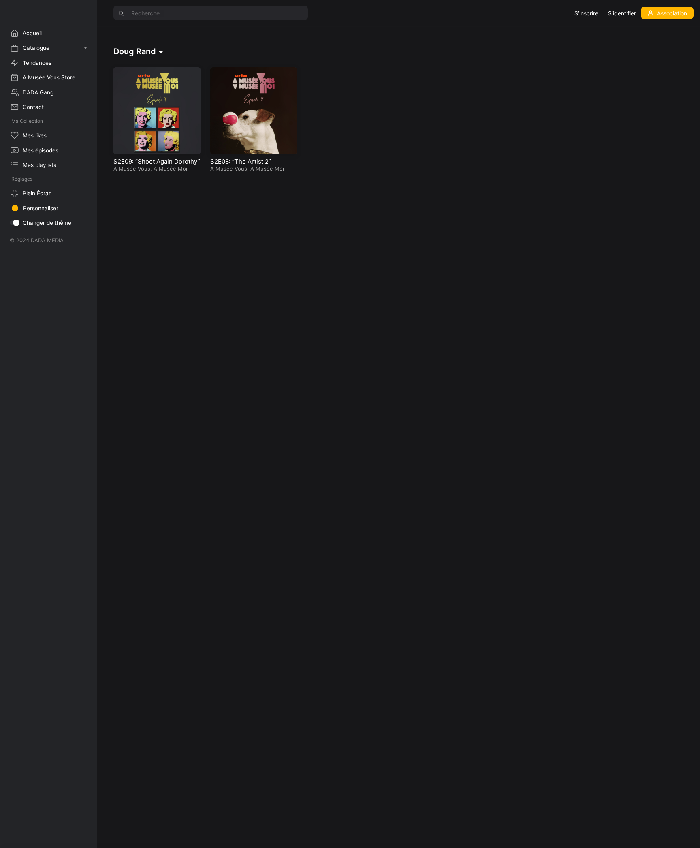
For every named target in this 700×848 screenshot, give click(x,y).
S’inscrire (586, 13)
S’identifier (622, 13)
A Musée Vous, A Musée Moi (150, 168)
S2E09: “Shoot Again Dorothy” (156, 161)
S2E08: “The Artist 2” (240, 161)
